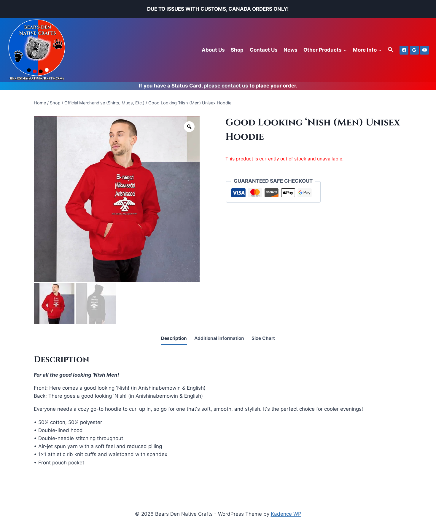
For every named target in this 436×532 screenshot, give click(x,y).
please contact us (226, 86)
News (290, 50)
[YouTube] (424, 50)
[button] (391, 50)
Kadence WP (286, 514)
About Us (213, 50)
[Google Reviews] (414, 50)
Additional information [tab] (219, 338)
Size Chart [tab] (263, 338)
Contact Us (264, 50)
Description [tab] (174, 338)
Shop (237, 50)
